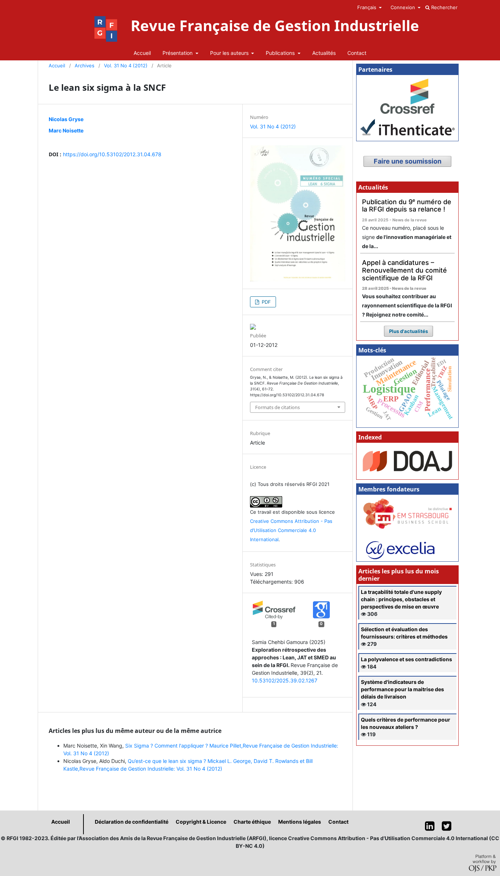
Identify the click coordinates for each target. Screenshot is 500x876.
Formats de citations (277, 407)
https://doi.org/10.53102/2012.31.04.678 (112, 154)
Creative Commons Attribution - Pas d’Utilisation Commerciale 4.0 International (291, 530)
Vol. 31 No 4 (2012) (126, 65)
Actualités (324, 53)
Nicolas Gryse (66, 119)
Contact (356, 53)
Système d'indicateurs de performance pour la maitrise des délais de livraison (402, 689)
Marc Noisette (66, 130)
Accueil (142, 53)
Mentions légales (299, 822)
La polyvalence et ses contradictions (406, 659)
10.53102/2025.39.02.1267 (284, 680)
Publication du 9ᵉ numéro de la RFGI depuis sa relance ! (406, 205)
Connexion (404, 7)
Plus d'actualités (408, 331)
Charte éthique (252, 822)
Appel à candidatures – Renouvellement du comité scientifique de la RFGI (404, 270)
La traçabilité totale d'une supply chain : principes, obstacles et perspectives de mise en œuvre (401, 599)
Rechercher (444, 7)
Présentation (178, 53)
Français (367, 7)
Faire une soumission (407, 161)
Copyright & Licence (201, 822)
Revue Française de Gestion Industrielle (275, 25)
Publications (281, 53)
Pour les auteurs (230, 53)
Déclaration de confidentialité (131, 822)
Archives (84, 65)
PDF (265, 302)
